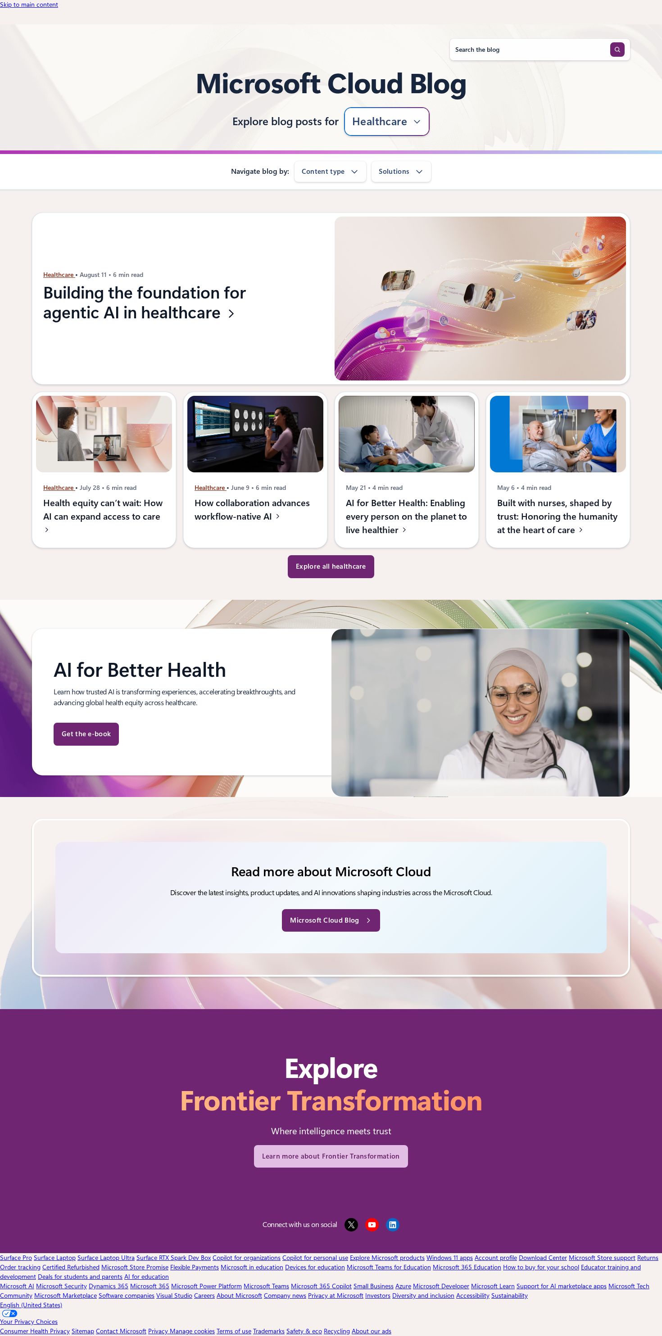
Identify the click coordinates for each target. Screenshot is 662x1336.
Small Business (374, 1286)
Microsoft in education (252, 1267)
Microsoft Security (61, 1286)
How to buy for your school (541, 1267)
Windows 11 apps (449, 1257)
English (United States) (31, 1305)
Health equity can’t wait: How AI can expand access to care (103, 510)
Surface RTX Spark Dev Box (173, 1257)
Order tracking (20, 1267)
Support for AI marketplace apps (562, 1286)
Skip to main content (29, 4)
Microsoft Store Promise (134, 1267)
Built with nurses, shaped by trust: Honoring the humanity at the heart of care (557, 516)
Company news (285, 1295)
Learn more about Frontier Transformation (330, 1156)
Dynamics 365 (108, 1286)
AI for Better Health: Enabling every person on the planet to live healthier (406, 516)
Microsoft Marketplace (65, 1295)
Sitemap (83, 1331)
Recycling (337, 1331)
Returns (647, 1257)
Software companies (126, 1295)
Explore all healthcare (331, 566)
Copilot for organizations (247, 1257)
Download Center (543, 1257)
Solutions (394, 172)
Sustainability (509, 1295)
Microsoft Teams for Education (389, 1267)
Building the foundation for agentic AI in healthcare (144, 303)
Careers (204, 1295)
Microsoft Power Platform (206, 1286)
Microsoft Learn (493, 1286)
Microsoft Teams (266, 1286)
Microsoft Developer (441, 1286)
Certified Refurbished (71, 1267)
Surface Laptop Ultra (106, 1257)
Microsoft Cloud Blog (324, 920)
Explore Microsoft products (387, 1257)
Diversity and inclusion (423, 1295)
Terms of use (234, 1331)
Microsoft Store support (602, 1257)
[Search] (617, 49)
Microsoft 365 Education (467, 1267)
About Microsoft (239, 1295)
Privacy (159, 1331)
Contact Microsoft (121, 1331)
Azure (403, 1286)
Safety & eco (304, 1331)
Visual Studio (174, 1295)
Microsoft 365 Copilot (321, 1286)
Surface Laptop (55, 1257)
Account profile (496, 1257)
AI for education (146, 1276)
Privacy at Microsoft (335, 1295)
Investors (377, 1295)
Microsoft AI (17, 1286)
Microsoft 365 (149, 1286)
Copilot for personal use (315, 1257)
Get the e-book (86, 734)
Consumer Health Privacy (35, 1331)
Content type (323, 172)
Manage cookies (192, 1331)
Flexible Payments (194, 1267)
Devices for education (315, 1267)
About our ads (371, 1331)
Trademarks (269, 1331)
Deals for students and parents (80, 1276)
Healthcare (380, 121)
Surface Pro (16, 1257)
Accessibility (473, 1295)
